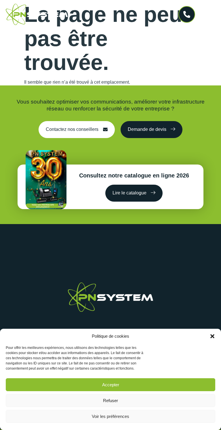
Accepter (110, 384)
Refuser (110, 400)
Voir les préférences (110, 416)
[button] (212, 336)
